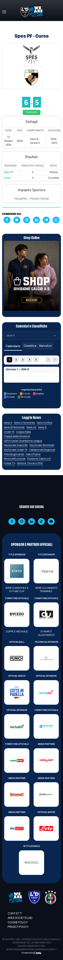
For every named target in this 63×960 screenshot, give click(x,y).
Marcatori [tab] (45, 346)
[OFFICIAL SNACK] (16, 692)
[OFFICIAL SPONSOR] (46, 692)
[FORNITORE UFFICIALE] (16, 614)
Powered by (28, 952)
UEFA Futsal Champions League (23, 441)
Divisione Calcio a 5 (39, 458)
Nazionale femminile (42, 445)
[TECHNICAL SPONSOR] (46, 658)
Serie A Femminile (24, 422)
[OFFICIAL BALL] (16, 658)
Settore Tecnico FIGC (30, 463)
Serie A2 (31, 427)
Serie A (8, 422)
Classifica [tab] (29, 346)
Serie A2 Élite (44, 422)
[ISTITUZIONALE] (31, 862)
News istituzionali (14, 458)
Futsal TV (9, 463)
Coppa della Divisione (17, 436)
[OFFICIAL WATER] (46, 828)
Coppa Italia (23, 432)
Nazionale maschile (16, 445)
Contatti (15, 913)
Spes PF (8, 172)
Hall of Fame (33, 454)
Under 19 (9, 432)
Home (6, 23)
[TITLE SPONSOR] (16, 571)
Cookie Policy (18, 922)
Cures (7, 177)
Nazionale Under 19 (15, 449)
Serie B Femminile (14, 427)
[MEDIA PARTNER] (46, 760)
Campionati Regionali (42, 449)
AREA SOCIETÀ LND (20, 918)
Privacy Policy (18, 927)
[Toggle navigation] (4, 12)
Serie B (42, 427)
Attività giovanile (14, 454)
